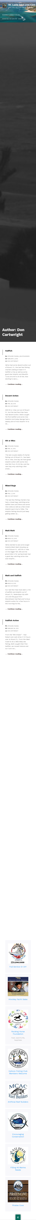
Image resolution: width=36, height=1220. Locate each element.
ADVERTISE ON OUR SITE (9, 19)
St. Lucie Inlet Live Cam (21, 4)
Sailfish (8, 351)
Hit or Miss (10, 441)
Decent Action (11, 396)
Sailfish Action (12, 620)
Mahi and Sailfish (13, 575)
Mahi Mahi (10, 530)
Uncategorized (24, 356)
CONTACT (21, 19)
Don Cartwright (12, 361)
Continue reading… (15, 384)
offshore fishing (13, 356)
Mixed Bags (10, 486)
